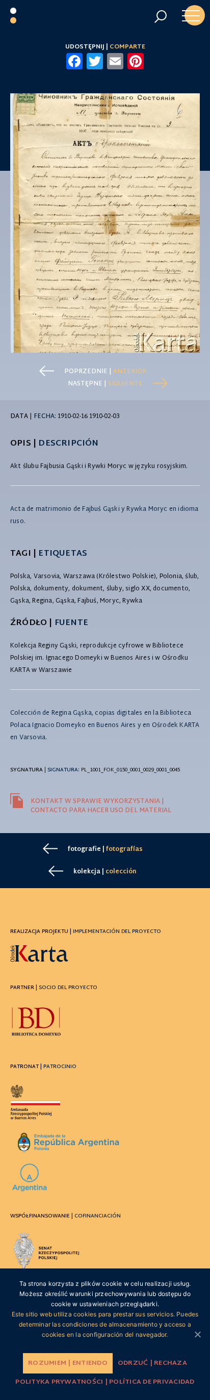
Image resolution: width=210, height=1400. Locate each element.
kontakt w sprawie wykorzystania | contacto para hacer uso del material (101, 806)
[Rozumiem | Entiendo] (197, 1334)
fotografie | (105, 849)
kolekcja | (105, 871)
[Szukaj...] (160, 16)
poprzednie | (105, 371)
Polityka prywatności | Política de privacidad (104, 1382)
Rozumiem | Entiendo (68, 1363)
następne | (105, 384)
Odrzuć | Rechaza (152, 1363)
